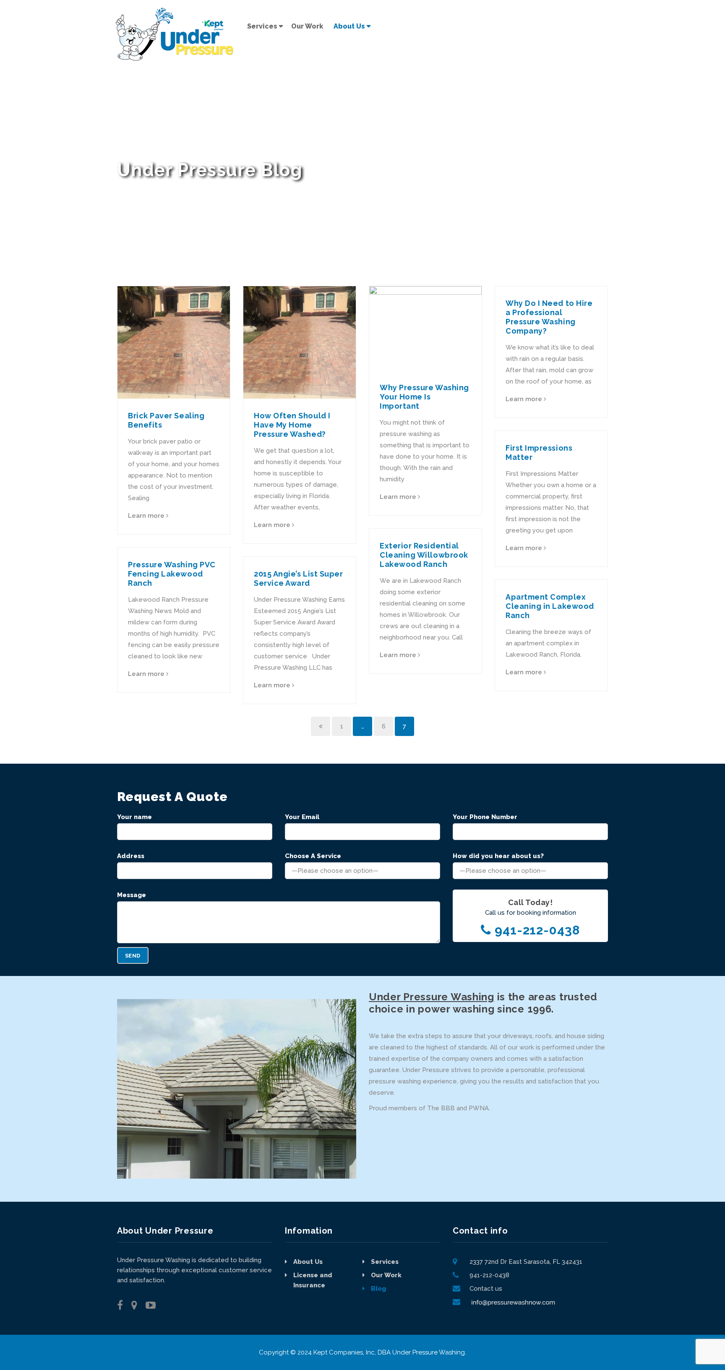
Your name (134, 817)
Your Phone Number (485, 817)
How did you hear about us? (498, 856)
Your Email (302, 817)
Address (130, 856)
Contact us (485, 1288)
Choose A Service (313, 856)
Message (131, 895)
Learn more (147, 515)
